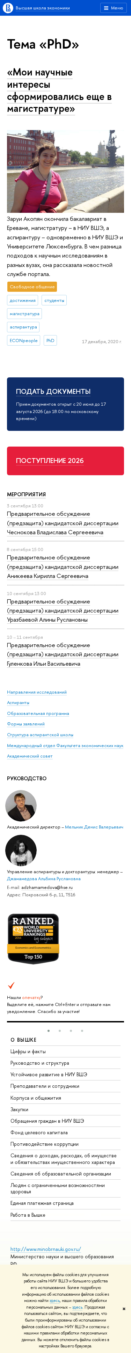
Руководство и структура (39, 1062)
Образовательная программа (38, 713)
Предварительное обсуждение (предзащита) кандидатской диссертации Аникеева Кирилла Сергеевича (62, 566)
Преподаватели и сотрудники (44, 1086)
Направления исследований (37, 692)
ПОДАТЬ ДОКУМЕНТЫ (53, 391)
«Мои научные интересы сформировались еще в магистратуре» (59, 90)
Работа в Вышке (27, 1214)
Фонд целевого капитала (39, 1132)
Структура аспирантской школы (40, 734)
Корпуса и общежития (35, 1097)
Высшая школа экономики (43, 8)
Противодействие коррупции (44, 1144)
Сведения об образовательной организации (60, 1173)
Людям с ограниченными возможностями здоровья (57, 1188)
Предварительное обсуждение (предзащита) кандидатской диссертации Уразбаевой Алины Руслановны (62, 610)
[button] (48, 1031)
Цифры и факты (28, 1051)
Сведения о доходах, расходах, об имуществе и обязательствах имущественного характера (63, 1158)
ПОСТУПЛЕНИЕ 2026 (50, 460)
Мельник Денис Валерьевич (94, 827)
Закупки (19, 1109)
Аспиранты (18, 702)
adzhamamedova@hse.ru (47, 887)
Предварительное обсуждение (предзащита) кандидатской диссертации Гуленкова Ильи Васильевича (62, 654)
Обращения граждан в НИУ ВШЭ (47, 1120)
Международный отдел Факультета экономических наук (65, 745)
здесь (55, 1300)
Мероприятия (26, 494)
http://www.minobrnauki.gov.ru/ (45, 1249)
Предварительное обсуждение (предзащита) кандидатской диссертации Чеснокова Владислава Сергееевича (62, 522)
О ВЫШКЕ (23, 1039)
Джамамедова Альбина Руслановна (44, 878)
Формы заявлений (26, 724)
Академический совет (30, 756)
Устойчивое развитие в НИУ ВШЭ (48, 1074)
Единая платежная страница (42, 1203)
